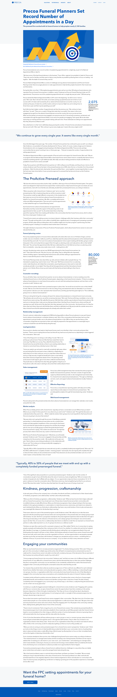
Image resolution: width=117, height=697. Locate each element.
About (69, 2)
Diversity (60, 690)
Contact (100, 2)
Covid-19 (77, 690)
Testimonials (55, 2)
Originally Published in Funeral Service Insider (34, 64)
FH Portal (69, 690)
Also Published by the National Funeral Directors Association (37, 66)
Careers (95, 2)
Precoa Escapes (51, 690)
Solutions (47, 2)
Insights (63, 2)
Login (104, 2)
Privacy (73, 690)
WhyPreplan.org (44, 690)
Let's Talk (30, 682)
